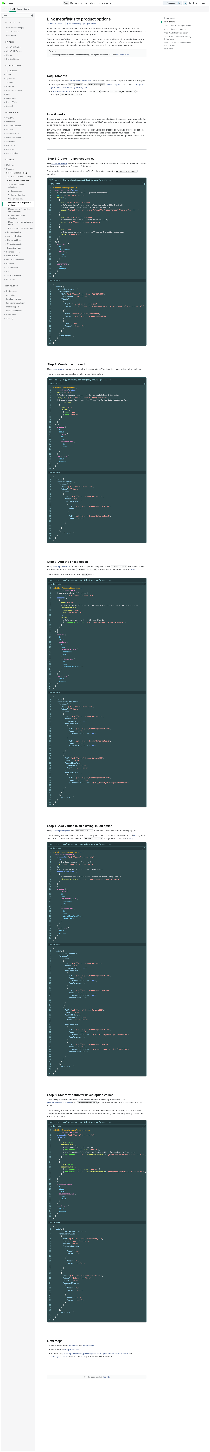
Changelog (106, 3)
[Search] (185, 3)
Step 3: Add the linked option (176, 33)
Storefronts (74, 3)
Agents (84, 3)
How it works (170, 22)
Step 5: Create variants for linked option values (177, 44)
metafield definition (61, 91)
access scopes (113, 84)
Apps (66, 3)
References (93, 3)
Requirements (170, 18)
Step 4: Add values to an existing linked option (177, 37)
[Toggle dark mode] (190, 3)
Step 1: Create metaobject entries (177, 25)
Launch (27, 9)
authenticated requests (80, 80)
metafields (73, 1345)
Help (195, 3)
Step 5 (132, 838)
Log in (204, 3)
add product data (72, 1349)
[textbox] (99, 232)
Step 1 (133, 569)
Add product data (123, 55)
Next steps (168, 49)
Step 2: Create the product (175, 29)
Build (12, 9)
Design (19, 9)
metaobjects (88, 1345)
